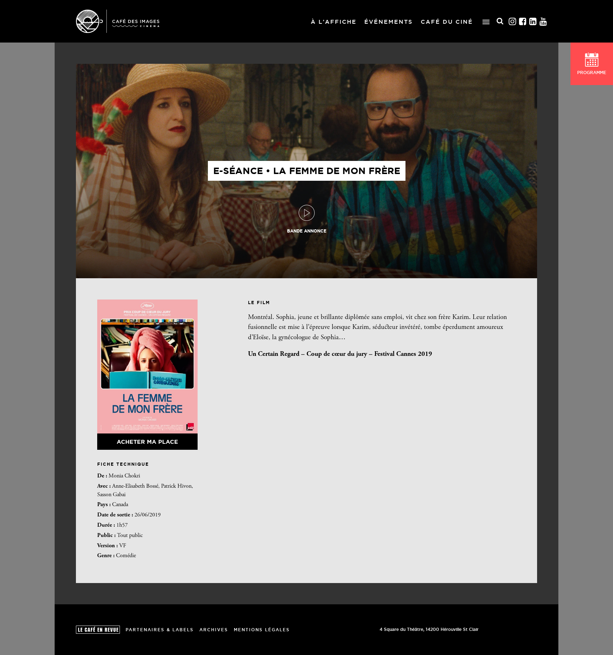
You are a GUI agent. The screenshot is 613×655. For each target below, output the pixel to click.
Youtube (543, 21)
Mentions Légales (262, 629)
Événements (388, 21)
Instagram (512, 21)
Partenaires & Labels (160, 629)
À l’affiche (334, 21)
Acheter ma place (147, 441)
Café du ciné (447, 21)
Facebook (523, 21)
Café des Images (117, 21)
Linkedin (533, 21)
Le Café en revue (98, 630)
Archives (213, 629)
